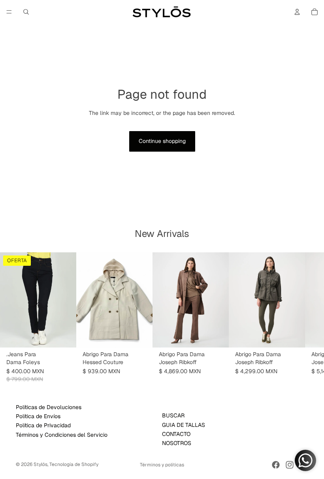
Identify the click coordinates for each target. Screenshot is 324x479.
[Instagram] (289, 465)
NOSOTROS (176, 443)
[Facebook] (276, 465)
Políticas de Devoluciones (48, 407)
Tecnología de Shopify (73, 464)
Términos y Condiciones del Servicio (61, 434)
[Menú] (9, 12)
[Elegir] (64, 335)
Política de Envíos (38, 416)
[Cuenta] (297, 12)
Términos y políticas (162, 465)
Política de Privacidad (43, 425)
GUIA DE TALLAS (183, 424)
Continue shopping (162, 141)
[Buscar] (26, 12)
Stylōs (40, 464)
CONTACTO (176, 434)
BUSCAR (173, 415)
